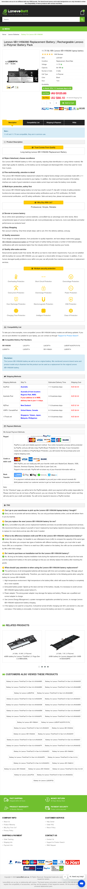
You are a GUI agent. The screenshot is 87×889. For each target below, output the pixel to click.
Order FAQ (50, 824)
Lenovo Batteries (13, 34)
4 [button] (48, 666)
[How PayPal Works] (43, 868)
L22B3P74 (67, 349)
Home (4, 34)
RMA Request (51, 845)
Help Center (50, 822)
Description (12, 122)
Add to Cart (69, 103)
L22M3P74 (5, 349)
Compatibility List (33, 122)
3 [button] (45, 666)
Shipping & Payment (54, 122)
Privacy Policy (8, 830)
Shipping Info (8, 842)
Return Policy (51, 827)
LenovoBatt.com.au (22, 877)
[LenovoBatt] (15, 12)
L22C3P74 (47, 345)
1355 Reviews (58, 54)
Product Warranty (9, 824)
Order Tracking (8, 839)
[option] (21, 72)
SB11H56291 (48, 349)
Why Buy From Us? (10, 827)
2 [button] (42, 666)
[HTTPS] (57, 868)
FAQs (74, 122)
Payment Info (8, 845)
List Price (46, 93)
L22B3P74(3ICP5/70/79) (72, 345)
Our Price (46, 98)
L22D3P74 (26, 349)
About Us (7, 822)
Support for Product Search (68, 335)
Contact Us (50, 839)
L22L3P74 (26, 345)
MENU (7, 29)
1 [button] (39, 666)
